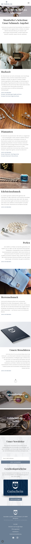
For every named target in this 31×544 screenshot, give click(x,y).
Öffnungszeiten (15, 529)
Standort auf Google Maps (15, 526)
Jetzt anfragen (15, 499)
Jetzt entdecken (6, 92)
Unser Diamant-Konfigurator (10, 154)
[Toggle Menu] (28, 2)
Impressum (16, 531)
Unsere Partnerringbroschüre (10, 96)
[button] (2, 541)
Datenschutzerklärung (15, 534)
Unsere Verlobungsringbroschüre (11, 94)
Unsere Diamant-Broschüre (9, 156)
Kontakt (15, 524)
